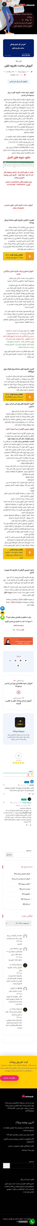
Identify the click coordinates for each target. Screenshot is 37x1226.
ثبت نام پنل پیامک (18, 1062)
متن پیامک (27, 899)
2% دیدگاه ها (10, 72)
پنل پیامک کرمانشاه (28, 1150)
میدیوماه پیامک (22, 72)
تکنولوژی (27, 894)
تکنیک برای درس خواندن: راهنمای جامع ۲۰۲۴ (20, 1135)
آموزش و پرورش (25, 884)
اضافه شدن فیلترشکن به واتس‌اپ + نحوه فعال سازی (14, 951)
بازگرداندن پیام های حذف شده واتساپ (14, 937)
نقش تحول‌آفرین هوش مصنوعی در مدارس (21, 1146)
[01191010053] (32, 1221)
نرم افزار (27, 904)
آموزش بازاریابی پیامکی (23, 874)
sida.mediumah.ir (27, 463)
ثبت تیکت (14, 602)
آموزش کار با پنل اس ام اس (18, 81)
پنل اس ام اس (26, 889)
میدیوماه (5, 1219)
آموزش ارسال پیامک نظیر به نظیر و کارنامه (14, 1013)
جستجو (28, 850)
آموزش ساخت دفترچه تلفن (15, 990)
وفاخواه (18, 805)
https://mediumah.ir (21, 147)
